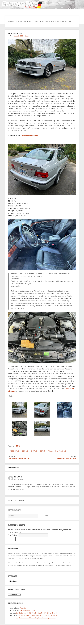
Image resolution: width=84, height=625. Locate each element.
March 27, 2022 (18, 36)
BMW (18, 446)
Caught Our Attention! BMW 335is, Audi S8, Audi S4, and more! (37, 615)
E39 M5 (42, 451)
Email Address (13, 535)
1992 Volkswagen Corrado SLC (18, 458)
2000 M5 (25, 451)
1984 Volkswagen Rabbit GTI (28, 610)
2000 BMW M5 (14, 451)
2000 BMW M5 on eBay (30, 135)
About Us (23, 608)
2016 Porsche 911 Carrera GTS (65, 458)
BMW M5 (34, 451)
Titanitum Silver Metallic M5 (57, 451)
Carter (26, 36)
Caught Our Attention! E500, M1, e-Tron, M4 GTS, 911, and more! (36, 613)
